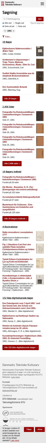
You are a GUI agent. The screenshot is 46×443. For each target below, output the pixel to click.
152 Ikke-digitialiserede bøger (17, 298)
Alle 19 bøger (10, 99)
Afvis (40, 429)
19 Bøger (7, 42)
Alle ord (8, 23)
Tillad (28, 429)
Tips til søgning (37, 23)
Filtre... (8, 37)
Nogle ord (19, 23)
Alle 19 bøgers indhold (14, 219)
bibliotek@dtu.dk (9, 391)
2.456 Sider (8, 106)
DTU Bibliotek (9, 398)
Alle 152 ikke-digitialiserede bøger (20, 347)
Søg (40, 19)
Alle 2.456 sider (11, 163)
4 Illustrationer (10, 226)
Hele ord (22, 26)
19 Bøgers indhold (11, 171)
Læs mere (15, 377)
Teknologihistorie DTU (13, 402)
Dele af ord (9, 26)
